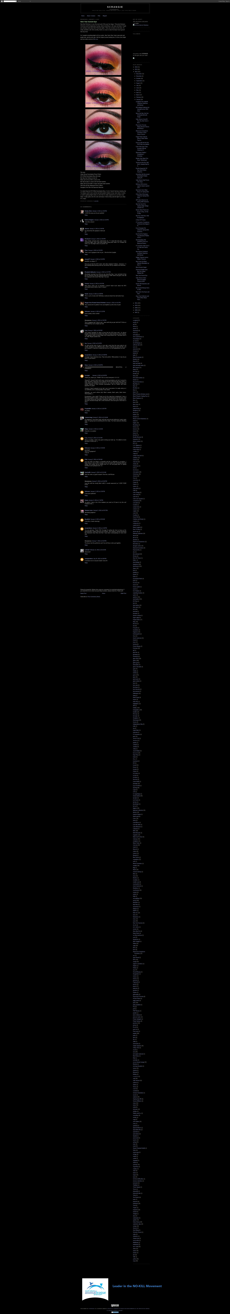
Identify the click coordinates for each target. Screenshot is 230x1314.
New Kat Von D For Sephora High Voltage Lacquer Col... (142, 205)
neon (134, 921)
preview (135, 1023)
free (134, 636)
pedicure (135, 988)
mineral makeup (137, 871)
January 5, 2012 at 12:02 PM (99, 481)
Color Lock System (138, 498)
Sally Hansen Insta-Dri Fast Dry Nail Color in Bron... (142, 120)
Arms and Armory (137, 336)
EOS (134, 580)
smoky (134, 1117)
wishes (135, 1252)
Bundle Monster (137, 437)
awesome (135, 349)
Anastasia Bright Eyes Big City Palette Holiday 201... (142, 271)
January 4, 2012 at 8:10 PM (94, 343)
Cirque (134, 482)
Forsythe (135, 627)
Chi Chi (135, 470)
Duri (134, 570)
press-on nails (136, 1017)
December (139, 73)
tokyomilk (135, 1191)
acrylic (134, 322)
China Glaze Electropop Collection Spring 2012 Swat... (142, 195)
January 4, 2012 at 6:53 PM (95, 330)
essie (134, 584)
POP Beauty (136, 1011)
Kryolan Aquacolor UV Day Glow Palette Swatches (141, 170)
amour (134, 328)
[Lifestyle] (115, 1312)
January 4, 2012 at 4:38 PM (95, 293)
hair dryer (135, 687)
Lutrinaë (87, 549)
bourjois (135, 416)
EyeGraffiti (88, 472)
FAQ (99, 15)
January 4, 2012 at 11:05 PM (98, 408)
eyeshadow (136, 599)
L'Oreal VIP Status (141, 220)
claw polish (136, 488)
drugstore (135, 564)
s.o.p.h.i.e (135, 1076)
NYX (134, 949)
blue (134, 402)
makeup (135, 839)
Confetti (135, 504)
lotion (134, 820)
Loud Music (136, 822)
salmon (135, 1082)
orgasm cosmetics (138, 963)
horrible (135, 712)
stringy (134, 1154)
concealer (135, 502)
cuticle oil (135, 525)
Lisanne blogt (88, 417)
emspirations (88, 355)
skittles (135, 1111)
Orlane (134, 967)
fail (133, 603)
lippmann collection (138, 810)
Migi (134, 867)
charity (134, 463)
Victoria (87, 283)
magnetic (135, 835)
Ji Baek (135, 744)
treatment (135, 1203)
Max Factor (136, 857)
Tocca (134, 1189)
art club (135, 340)
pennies (135, 990)
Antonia (87, 228)
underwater (136, 1218)
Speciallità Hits (137, 1129)
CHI (134, 468)
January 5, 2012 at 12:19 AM (100, 417)
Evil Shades (136, 591)
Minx (134, 873)
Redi (134, 1058)
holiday (135, 707)
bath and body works (138, 365)
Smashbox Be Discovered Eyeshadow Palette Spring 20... (142, 176)
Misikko (135, 878)
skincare (135, 1109)
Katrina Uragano (89, 219)
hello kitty (135, 701)
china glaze (136, 472)
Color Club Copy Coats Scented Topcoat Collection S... (142, 148)
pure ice (135, 1029)
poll (134, 1008)
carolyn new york (137, 455)
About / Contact (91, 15)
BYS (134, 443)
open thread (136, 957)
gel (133, 650)
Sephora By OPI (137, 1099)
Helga (86, 429)
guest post (135, 679)
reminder (135, 1060)
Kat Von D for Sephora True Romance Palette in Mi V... (142, 235)
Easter (134, 574)
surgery (135, 1168)
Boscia (135, 412)
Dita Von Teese (137, 558)
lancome (135, 779)
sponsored (135, 1138)
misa (134, 876)
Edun (134, 576)
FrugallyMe (88, 408)
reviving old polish (137, 1066)
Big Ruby (135, 384)
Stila (134, 1150)
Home (82, 15)
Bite (134, 390)
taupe (134, 1175)
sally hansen (136, 1080)
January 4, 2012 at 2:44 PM (97, 228)
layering (135, 787)
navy (134, 919)
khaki (134, 757)
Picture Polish (136, 998)
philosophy (136, 994)
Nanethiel (87, 519)
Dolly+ (134, 560)
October (138, 78)
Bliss (134, 400)
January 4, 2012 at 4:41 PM (113, 302)
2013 (136, 69)
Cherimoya (136, 466)
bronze (134, 427)
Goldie (134, 671)
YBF (134, 1257)
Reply (86, 215)
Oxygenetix (136, 974)
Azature (135, 351)
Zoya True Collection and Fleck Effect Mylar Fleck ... (142, 297)
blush (134, 406)
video (134, 1234)
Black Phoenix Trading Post (140, 396)
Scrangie (115, 7)
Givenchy (135, 656)
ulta (134, 1216)
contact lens (136, 507)
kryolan (135, 769)
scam (134, 1088)
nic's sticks (136, 927)
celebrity (135, 457)
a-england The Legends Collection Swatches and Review (142, 103)
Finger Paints (136, 619)
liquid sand (136, 816)
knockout (135, 761)
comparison (136, 500)
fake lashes (136, 605)
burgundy (135, 439)
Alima (134, 326)
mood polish (136, 884)
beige (134, 369)
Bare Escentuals (137, 357)
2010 (136, 305)
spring (134, 1142)
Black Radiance (137, 398)
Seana (86, 500)
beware (135, 379)
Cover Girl (135, 517)
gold (134, 668)
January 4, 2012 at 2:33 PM (101, 219)
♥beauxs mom (89, 510)
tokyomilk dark (137, 1193)
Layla (134, 789)
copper (134, 511)
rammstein (135, 1043)
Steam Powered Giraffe (139, 1148)
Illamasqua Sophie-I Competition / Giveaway (141, 154)
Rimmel (135, 1072)
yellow (134, 1259)
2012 (136, 71)
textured (135, 1183)
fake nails (135, 607)
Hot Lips (135, 714)
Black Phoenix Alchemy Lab (140, 394)
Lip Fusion (135, 800)
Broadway (135, 425)
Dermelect (135, 543)
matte (134, 851)
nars (134, 914)
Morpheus (135, 888)
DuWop (135, 572)
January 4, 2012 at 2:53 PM (95, 250)
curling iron (136, 523)
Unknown (87, 311)
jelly (134, 736)
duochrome (136, 566)
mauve (134, 853)
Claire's (135, 484)
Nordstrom (135, 939)
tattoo (134, 1172)
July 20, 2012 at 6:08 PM (99, 558)
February (138, 97)
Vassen (135, 1228)
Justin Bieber (136, 750)
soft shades (136, 1121)
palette (134, 978)
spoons (135, 1140)
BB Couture (136, 367)
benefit (134, 373)
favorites (135, 613)
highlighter (135, 703)
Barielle (135, 359)
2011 (136, 303)
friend (134, 640)
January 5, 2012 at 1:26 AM (95, 429)
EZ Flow (135, 601)
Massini (135, 849)
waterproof (135, 1244)
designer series (137, 545)
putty (134, 1035)
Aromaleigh (136, 338)
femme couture (137, 615)
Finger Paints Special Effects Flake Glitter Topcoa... (142, 138)
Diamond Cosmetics (138, 548)
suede (134, 1158)
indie (134, 726)
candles (135, 451)
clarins (134, 486)
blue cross (135, 404)
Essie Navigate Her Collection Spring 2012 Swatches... (142, 229)
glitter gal (135, 662)
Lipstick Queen (137, 814)
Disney (135, 556)
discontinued (136, 554)
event (134, 589)
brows (134, 433)
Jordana (135, 746)
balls (134, 355)
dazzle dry (135, 531)
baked (134, 353)
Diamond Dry (136, 550)
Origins (135, 965)
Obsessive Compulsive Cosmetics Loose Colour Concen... (142, 132)
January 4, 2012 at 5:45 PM (99, 320)
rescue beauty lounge (138, 1062)
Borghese (135, 410)
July (137, 85)
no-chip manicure (137, 935)
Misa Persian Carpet (141, 267)
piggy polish (136, 1000)
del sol (134, 537)
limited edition (136, 796)
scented (135, 1090)
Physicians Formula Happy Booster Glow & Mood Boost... (142, 126)
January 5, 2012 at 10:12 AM (98, 472)
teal (134, 1177)
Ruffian (135, 1074)
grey (134, 677)
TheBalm (135, 1185)
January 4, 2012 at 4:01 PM (97, 283)
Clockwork (88, 238)
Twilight (135, 1213)
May (137, 90)
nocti (134, 937)
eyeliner (135, 597)
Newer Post (83, 593)
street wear (136, 1152)
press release (136, 1015)
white (134, 1248)
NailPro (135, 910)
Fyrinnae (135, 648)
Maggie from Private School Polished (95, 302)
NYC (134, 947)
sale (134, 1078)
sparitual (135, 1125)
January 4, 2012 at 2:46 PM (98, 238)
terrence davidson (137, 1181)
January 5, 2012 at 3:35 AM (97, 448)
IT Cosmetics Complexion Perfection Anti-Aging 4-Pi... (143, 224)
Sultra (134, 1162)
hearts (134, 699)
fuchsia (135, 644)
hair (134, 683)
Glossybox (136, 664)
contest (135, 509)
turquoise (135, 1209)
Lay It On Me (136, 785)
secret (134, 1095)
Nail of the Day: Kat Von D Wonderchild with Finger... (142, 115)
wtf (133, 1254)
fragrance (135, 632)
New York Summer (138, 923)
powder (135, 1013)
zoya (134, 1261)
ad (133, 324)
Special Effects (137, 1127)
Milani (134, 869)
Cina (134, 478)
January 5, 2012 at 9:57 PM (100, 510)
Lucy (86, 330)
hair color (135, 685)
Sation (134, 1084)
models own (136, 882)
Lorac (134, 818)
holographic (136, 709)
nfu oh (134, 925)
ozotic (134, 976)
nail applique (136, 898)
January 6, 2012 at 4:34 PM (100, 528)
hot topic (135, 716)
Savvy (134, 1086)
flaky (134, 621)
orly (134, 970)
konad (134, 765)
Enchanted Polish (137, 578)
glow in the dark (137, 666)
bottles (134, 414)
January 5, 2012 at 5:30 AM (95, 459)
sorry (134, 1123)
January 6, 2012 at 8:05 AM (97, 519)
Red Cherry (136, 1056)
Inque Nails (136, 730)
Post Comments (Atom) (94, 596)
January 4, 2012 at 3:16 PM (97, 259)
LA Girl (134, 775)
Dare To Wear (136, 529)
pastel (134, 984)
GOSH (134, 673)
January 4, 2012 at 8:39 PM (100, 355)
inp (133, 728)
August (138, 83)
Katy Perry (136, 755)
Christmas (135, 474)
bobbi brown (136, 408)
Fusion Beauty (137, 646)
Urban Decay (136, 1222)
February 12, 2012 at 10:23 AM (98, 549)
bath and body (136, 363)
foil (133, 625)
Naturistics (136, 917)
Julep (134, 748)
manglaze (135, 841)
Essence (135, 582)
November (139, 76)
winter (134, 1250)
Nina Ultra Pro (136, 931)
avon (134, 347)
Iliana (86, 365)
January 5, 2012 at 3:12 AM (95, 437)
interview (135, 732)
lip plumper (136, 804)
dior (134, 552)
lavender (135, 783)
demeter (135, 539)
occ (134, 955)
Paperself (135, 982)
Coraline (135, 515)
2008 (136, 310)
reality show (136, 1047)
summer (135, 1164)
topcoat (135, 1201)
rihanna (135, 1070)
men (134, 861)
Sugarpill (135, 1160)
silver (134, 1105)
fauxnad (135, 611)
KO (134, 763)
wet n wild (135, 1246)
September (139, 80)
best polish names (137, 377)
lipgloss (135, 808)
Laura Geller (136, 781)
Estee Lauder (136, 586)
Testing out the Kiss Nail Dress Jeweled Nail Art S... (142, 164)
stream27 (87, 259)
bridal (134, 420)
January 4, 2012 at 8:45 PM (99, 375)
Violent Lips (136, 1238)
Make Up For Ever (137, 837)
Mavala (135, 855)
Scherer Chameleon (138, 1093)
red (134, 1052)
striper (134, 1156)
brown (134, 431)
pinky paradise (137, 1004)
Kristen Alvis (88, 211)
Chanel (135, 459)
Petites (135, 992)
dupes (134, 568)
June (137, 87)
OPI (134, 959)
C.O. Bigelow (136, 445)
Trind (134, 1205)
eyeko (134, 595)
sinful (134, 1107)
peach (134, 986)
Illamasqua (136, 720)
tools (134, 1199)
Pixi (134, 1006)
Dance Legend (136, 527)
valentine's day (137, 1224)
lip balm (135, 798)
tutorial (134, 1211)
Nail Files (135, 904)
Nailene (135, 908)
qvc (134, 1039)
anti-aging (135, 334)
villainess (135, 1236)
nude (134, 945)
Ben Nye (135, 371)
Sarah (86, 293)
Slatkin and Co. (137, 1113)
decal (134, 535)
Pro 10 (134, 1027)
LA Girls (135, 777)
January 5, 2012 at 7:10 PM (96, 500)
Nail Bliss (135, 902)
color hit (135, 496)
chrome (135, 476)
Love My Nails (136, 824)
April (137, 92)
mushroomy (136, 890)
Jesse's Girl (136, 738)
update (134, 1220)
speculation (136, 1134)
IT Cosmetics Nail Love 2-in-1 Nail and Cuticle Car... (142, 247)
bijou (134, 386)
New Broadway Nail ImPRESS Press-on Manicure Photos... (142, 241)
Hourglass (135, 718)
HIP (134, 705)
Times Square (136, 1187)
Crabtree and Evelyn (138, 519)
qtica (134, 1037)
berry (134, 375)
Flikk (86, 459)
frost (134, 642)
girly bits (135, 652)
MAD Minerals (136, 832)
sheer (134, 1103)
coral (134, 513)
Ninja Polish (136, 933)
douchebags (136, 562)
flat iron (135, 623)
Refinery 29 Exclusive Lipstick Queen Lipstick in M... (142, 185)
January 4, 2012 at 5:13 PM (97, 311)
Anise (134, 332)
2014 (136, 67)
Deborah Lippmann (138, 533)
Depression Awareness (139, 541)
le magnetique (136, 794)
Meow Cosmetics (137, 863)
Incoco (134, 722)
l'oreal (134, 771)
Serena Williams (137, 1101)
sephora (135, 1097)
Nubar (134, 943)
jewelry (135, 742)
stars (134, 1144)
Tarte (134, 1170)
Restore (135, 1064)
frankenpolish (136, 634)
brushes (135, 435)
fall (133, 609)
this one (96, 39)
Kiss (134, 759)
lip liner (135, 802)
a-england (135, 320)
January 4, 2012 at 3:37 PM (103, 272)
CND (134, 490)
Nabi (134, 896)
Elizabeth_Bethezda (90, 272)
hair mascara (136, 689)
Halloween (135, 693)
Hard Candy (136, 697)
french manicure (137, 638)
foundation (135, 630)
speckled (135, 1131)
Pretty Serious (136, 1021)
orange (134, 961)
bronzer (135, 429)
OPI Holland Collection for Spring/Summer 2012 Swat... (142, 109)
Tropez (135, 1207)
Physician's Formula (138, 996)
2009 (136, 307)
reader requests (137, 1045)
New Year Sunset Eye (88, 22)
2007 (136, 312)
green (134, 675)
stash (134, 1146)
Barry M (135, 361)
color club (135, 494)
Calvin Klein (136, 449)
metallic (135, 865)
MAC (134, 830)
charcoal (135, 461)
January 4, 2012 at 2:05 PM (99, 211)
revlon (134, 1068)
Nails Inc (135, 912)
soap (134, 1119)
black (134, 392)
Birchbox (135, 388)
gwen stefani (136, 681)
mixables (135, 880)
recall (134, 1049)
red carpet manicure (138, 1054)
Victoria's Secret (137, 1232)
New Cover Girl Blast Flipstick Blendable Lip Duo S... (142, 263)
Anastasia (135, 330)
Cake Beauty (136, 447)
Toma (134, 1195)
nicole (134, 929)
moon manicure (137, 886)
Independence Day (138, 724)
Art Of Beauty (136, 343)
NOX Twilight (136, 941)
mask (134, 847)
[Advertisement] (115, 1272)
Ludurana (135, 828)
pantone (135, 980)
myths (134, 894)
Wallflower (135, 1242)
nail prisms (136, 906)
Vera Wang (136, 1230)
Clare (86, 250)
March (138, 95)
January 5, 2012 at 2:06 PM (97, 491)
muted (134, 892)
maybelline (136, 859)
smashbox (135, 1115)
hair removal (136, 691)
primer (134, 1025)
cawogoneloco (89, 558)
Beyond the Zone (137, 381)
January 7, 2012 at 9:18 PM (99, 541)
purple (134, 1033)
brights (134, 422)
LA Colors (135, 773)
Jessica (135, 740)
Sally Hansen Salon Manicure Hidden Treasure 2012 (141, 279)
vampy (134, 1226)
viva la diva (136, 1240)
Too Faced (135, 1197)
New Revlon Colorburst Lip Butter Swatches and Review (142, 253)
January (138, 99)
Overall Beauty (137, 972)
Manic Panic (136, 843)
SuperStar (135, 1166)
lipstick (135, 812)
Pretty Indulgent (137, 1019)
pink (134, 1002)
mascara (135, 845)
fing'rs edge (136, 617)
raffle (134, 1041)
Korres (134, 767)
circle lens (135, 480)
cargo (134, 453)
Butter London (136, 441)
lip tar (134, 806)
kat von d (135, 753)
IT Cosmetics (136, 734)
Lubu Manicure (137, 826)
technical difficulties (138, 1179)
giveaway (135, 654)
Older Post (123, 593)
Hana (134, 695)
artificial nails (136, 345)
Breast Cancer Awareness (139, 418)
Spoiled (135, 1136)
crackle (135, 521)
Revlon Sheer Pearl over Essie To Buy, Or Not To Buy (142, 211)
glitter (134, 660)
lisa (86, 343)
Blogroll (105, 15)
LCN (134, 791)
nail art (134, 900)
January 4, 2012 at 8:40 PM (95, 365)
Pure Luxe (135, 1031)
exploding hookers (137, 593)
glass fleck (136, 658)
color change (136, 492)
